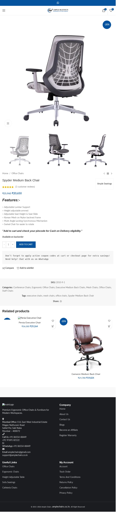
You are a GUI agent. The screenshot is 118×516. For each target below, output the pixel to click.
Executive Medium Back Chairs (70, 288)
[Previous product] (104, 173)
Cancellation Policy (68, 488)
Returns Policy (66, 482)
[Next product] (111, 173)
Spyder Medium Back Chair (81, 296)
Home (5, 173)
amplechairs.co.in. (61, 507)
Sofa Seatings (8, 482)
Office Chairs (18, 173)
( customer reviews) (25, 187)
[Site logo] (58, 10)
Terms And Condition (69, 477)
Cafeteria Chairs (9, 488)
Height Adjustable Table (13, 477)
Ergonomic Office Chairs (43, 288)
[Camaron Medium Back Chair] (86, 344)
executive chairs (34, 296)
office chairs (61, 296)
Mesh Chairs (92, 288)
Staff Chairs (7, 291)
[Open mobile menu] (4, 10)
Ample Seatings (104, 184)
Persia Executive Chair (30, 322)
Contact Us (64, 420)
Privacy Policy (65, 493)
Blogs (62, 425)
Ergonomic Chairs (10, 472)
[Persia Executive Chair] (29, 318)
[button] (53, 326)
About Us (63, 414)
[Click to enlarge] (8, 123)
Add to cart (26, 245)
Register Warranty (68, 435)
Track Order (65, 472)
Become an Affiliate (68, 430)
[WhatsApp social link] (58, 2)
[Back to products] (108, 173)
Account (63, 467)
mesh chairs (49, 296)
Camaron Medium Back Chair (86, 374)
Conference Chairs (22, 288)
